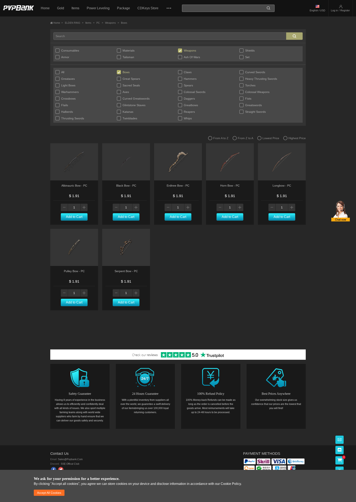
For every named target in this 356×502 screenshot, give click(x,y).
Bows (124, 22)
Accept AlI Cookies (49, 492)
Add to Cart (74, 217)
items (90, 22)
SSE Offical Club (69, 463)
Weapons (112, 22)
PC (99, 22)
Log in (334, 10)
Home (45, 8)
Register (345, 10)
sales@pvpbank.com (70, 459)
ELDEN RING (74, 22)
